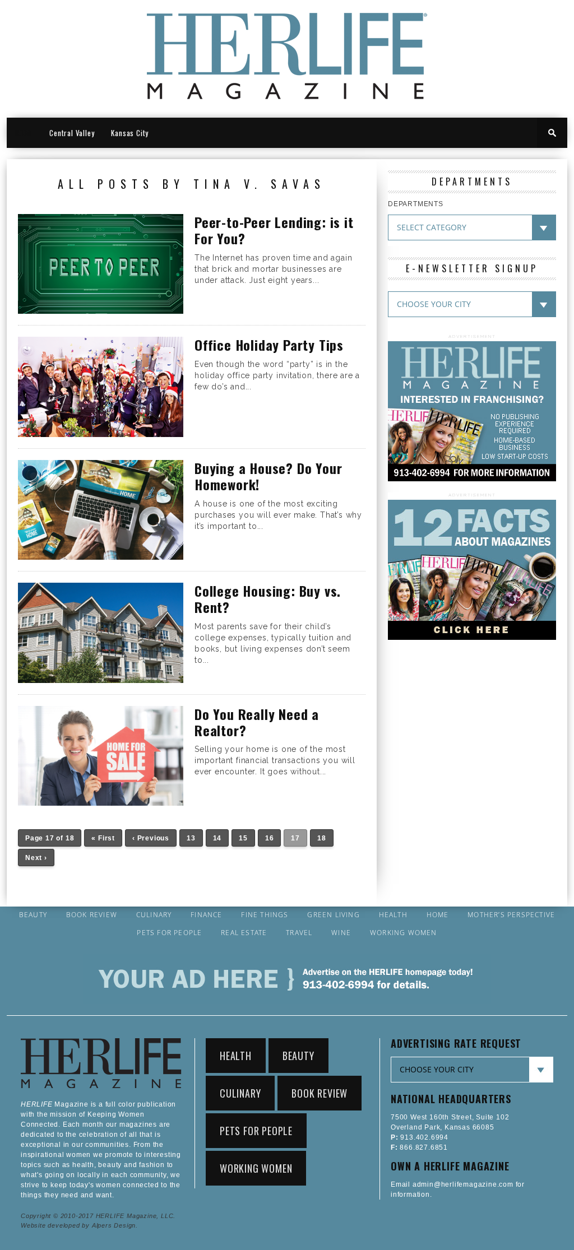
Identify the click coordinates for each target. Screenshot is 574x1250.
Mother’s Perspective (511, 915)
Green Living (333, 915)
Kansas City (130, 132)
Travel (299, 933)
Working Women (403, 933)
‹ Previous (150, 838)
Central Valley (71, 132)
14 (217, 838)
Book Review (91, 915)
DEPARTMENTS (415, 204)
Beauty (33, 915)
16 (269, 838)
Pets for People (169, 933)
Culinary (154, 915)
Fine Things (264, 915)
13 (191, 838)
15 (243, 838)
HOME (24, 132)
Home (438, 915)
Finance (206, 915)
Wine (341, 933)
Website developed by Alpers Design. (79, 1225)
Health (393, 915)
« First (103, 838)
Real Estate (244, 933)
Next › (36, 858)
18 (321, 838)
